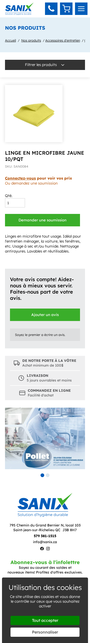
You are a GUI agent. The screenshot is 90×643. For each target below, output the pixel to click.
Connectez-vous (20, 178)
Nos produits (31, 40)
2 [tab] (48, 475)
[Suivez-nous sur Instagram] (48, 549)
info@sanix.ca (45, 542)
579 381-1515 (45, 536)
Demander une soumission (42, 220)
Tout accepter (45, 620)
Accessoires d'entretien (62, 40)
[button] (51, 8)
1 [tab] (42, 475)
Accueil (10, 40)
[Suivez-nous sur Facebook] (42, 549)
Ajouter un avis (45, 314)
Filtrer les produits (41, 64)
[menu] (81, 8)
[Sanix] (19, 13)
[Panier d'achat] (66, 9)
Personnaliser (45, 632)
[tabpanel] (45, 438)
